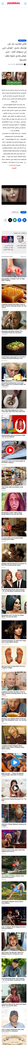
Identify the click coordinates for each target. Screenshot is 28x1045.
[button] (19, 220)
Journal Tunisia (19, 64)
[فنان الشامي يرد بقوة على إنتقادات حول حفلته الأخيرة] (8, 239)
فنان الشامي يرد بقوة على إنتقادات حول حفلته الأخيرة (8, 247)
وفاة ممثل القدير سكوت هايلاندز (21, 246)
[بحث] (3, 3)
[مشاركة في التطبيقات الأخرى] (5, 220)
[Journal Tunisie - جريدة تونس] (14, 3)
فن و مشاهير (22, 40)
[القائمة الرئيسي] (25, 3)
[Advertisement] (14, 24)
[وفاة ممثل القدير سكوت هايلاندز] (20, 239)
